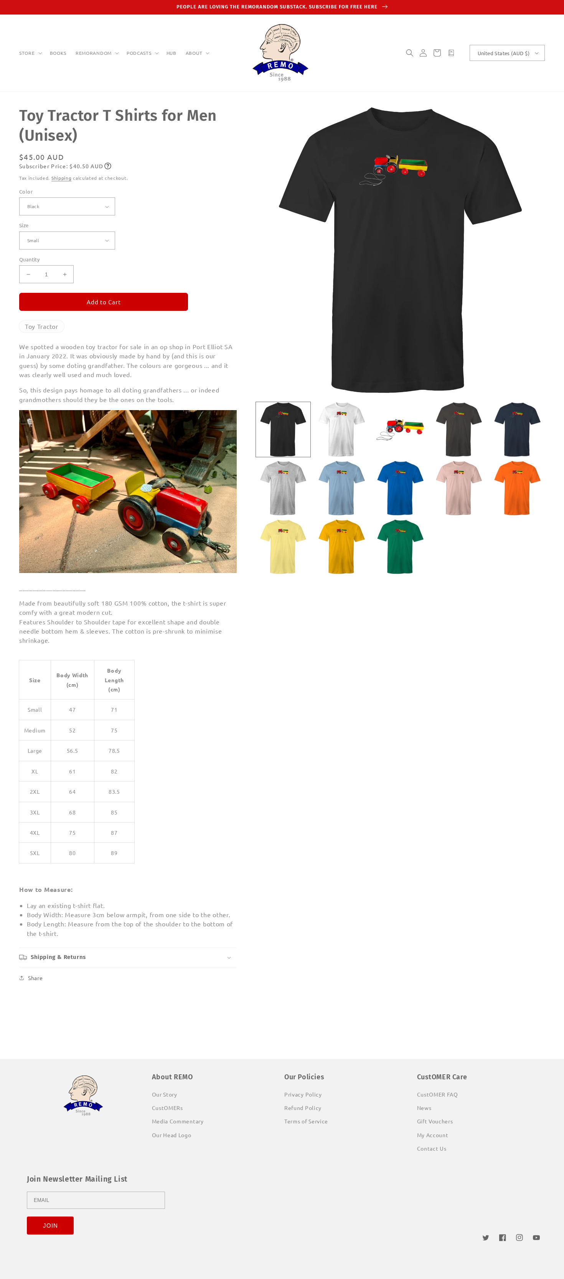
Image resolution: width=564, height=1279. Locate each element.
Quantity (29, 259)
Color (26, 191)
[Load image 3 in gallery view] (400, 429)
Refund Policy (303, 1107)
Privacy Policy (303, 1094)
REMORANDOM (94, 53)
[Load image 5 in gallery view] (517, 429)
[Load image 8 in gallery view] (400, 488)
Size (24, 225)
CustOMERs (167, 1107)
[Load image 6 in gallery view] (283, 488)
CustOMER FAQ (437, 1094)
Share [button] (35, 977)
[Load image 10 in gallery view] (517, 488)
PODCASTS (139, 53)
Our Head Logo (171, 1134)
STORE (27, 53)
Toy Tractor (41, 326)
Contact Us (432, 1148)
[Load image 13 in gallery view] (400, 546)
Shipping (61, 178)
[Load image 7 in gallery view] (341, 488)
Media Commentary (178, 1121)
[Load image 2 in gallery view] (341, 429)
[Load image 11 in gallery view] (283, 546)
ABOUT (194, 53)
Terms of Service (306, 1121)
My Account (433, 1134)
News (424, 1107)
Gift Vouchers (435, 1121)
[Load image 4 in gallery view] (459, 429)
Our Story (164, 1094)
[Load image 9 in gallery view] (459, 488)
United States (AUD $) (503, 53)
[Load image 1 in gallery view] (283, 429)
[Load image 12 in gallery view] (341, 546)
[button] (30, 53)
